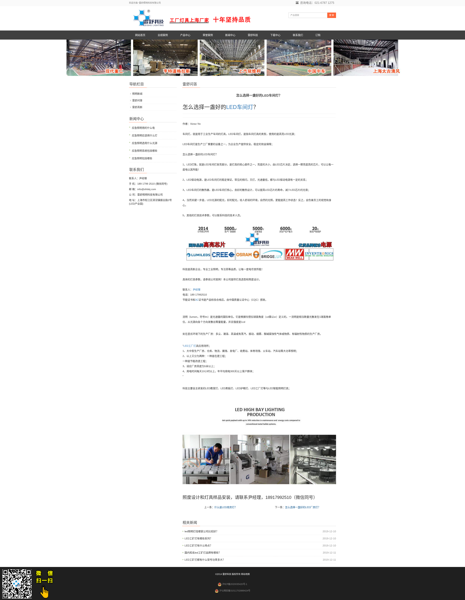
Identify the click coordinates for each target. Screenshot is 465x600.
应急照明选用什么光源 (144, 143)
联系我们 (298, 35)
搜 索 (331, 15)
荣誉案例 (208, 35)
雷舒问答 (137, 100)
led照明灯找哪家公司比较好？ (202, 531)
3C (197, 299)
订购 (317, 35)
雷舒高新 (137, 107)
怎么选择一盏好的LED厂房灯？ (302, 507)
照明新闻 (137, 93)
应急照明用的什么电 (143, 127)
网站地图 (245, 574)
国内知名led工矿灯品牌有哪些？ (203, 552)
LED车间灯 (239, 107)
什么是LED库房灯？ (225, 507)
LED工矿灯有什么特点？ (198, 545)
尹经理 (196, 289)
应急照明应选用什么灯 (144, 135)
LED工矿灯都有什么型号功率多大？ (205, 559)
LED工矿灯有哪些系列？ (198, 538)
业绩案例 (163, 35)
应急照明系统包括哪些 (144, 150)
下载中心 (275, 35)
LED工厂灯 (189, 345)
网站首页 (140, 35)
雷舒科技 (253, 35)
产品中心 (185, 35)
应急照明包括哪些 (142, 158)
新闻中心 (230, 35)
